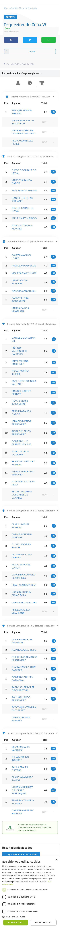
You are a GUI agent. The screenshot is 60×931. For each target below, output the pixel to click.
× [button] (56, 860)
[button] (30, 916)
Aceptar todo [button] (15, 922)
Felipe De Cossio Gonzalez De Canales (22, 494)
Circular (32, 51)
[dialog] (30, 892)
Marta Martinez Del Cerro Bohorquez (22, 790)
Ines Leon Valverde (24, 265)
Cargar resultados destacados (21, 854)
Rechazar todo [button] (43, 922)
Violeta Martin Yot (24, 273)
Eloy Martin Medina (24, 190)
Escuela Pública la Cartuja (20, 8)
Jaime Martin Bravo (24, 218)
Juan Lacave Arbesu (24, 649)
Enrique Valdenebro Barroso (19, 350)
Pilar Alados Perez (24, 584)
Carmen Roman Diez (24, 602)
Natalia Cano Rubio (24, 290)
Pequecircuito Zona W (25, 25)
